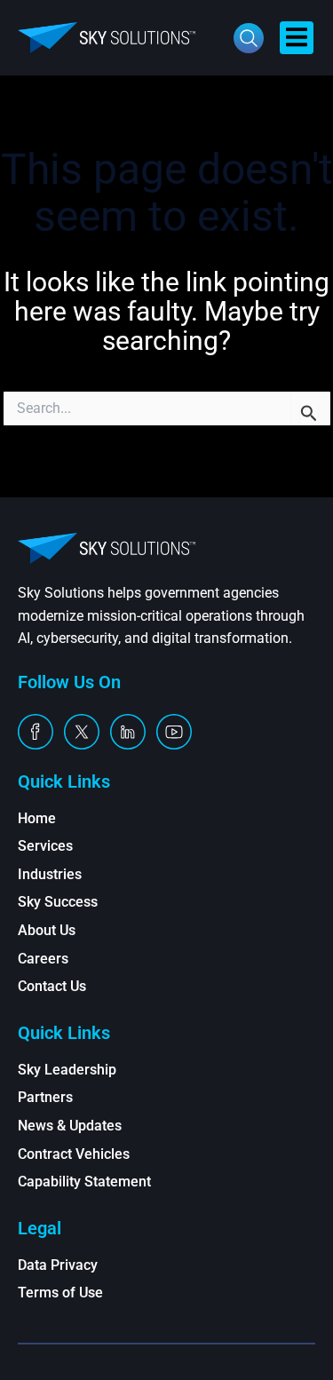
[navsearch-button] (248, 35)
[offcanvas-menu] (296, 37)
